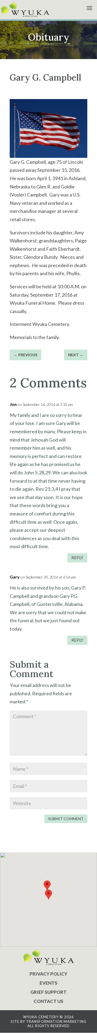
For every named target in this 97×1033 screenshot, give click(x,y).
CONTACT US (48, 1001)
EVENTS (48, 983)
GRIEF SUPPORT (48, 992)
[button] (48, 894)
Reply (77, 557)
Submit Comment (66, 818)
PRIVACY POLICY (48, 974)
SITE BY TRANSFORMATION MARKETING (48, 1021)
